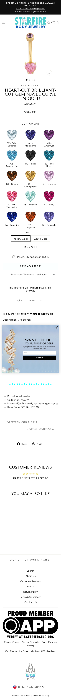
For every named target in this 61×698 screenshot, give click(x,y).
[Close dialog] (57, 327)
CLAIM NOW (39, 357)
